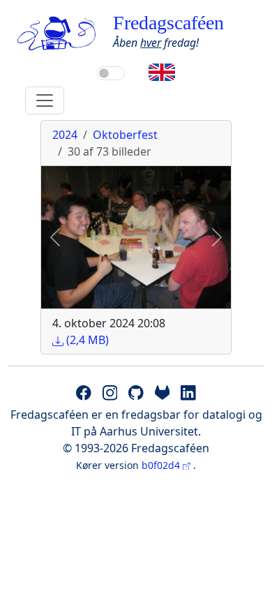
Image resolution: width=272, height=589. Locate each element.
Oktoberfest (125, 134)
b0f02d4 (162, 465)
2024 (64, 134)
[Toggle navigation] (44, 100)
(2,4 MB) (86, 340)
